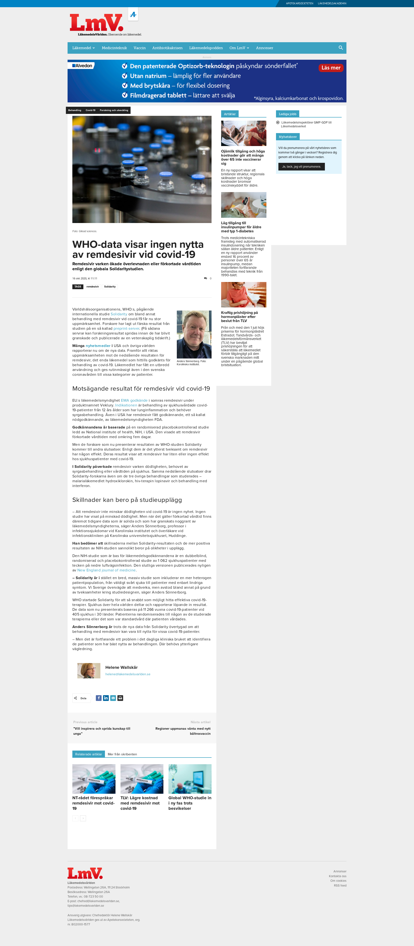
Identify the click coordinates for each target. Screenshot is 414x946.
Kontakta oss (337, 876)
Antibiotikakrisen (167, 48)
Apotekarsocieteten (299, 3)
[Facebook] (99, 698)
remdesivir (92, 286)
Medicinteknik (114, 48)
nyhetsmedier (98, 345)
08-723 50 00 (93, 897)
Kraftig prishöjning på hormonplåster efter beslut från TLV (239, 316)
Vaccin (140, 48)
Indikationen (126, 405)
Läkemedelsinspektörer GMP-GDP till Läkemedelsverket (306, 124)
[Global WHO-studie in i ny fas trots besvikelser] (190, 779)
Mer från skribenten (122, 754)
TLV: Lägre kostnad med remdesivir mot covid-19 (140, 803)
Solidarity (110, 286)
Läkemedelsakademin (332, 3)
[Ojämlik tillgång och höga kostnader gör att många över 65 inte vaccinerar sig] (243, 144)
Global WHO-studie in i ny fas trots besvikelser (189, 803)
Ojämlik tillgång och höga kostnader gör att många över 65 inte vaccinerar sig (243, 157)
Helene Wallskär (121, 667)
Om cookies (338, 881)
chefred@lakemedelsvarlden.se (98, 901)
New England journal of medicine (106, 570)
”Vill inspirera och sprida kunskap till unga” (101, 731)
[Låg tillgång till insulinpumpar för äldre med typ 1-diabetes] (243, 216)
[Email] (113, 698)
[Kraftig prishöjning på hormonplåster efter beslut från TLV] (243, 306)
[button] (340, 48)
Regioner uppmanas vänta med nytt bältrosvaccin (182, 731)
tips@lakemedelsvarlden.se (86, 906)
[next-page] (83, 818)
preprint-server (126, 328)
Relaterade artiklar (88, 754)
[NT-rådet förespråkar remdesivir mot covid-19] (93, 779)
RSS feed (340, 885)
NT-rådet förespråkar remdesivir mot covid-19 (93, 803)
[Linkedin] (106, 698)
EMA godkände (134, 400)
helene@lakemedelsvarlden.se (127, 674)
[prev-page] (75, 818)
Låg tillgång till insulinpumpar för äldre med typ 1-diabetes (241, 227)
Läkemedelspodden (206, 48)
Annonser (264, 48)
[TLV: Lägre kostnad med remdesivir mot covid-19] (142, 779)
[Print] (120, 698)
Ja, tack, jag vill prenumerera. (301, 167)
